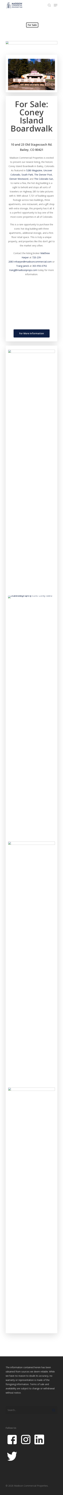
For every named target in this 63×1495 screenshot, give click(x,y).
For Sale (32, 24)
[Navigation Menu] (55, 5)
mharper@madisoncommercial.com (33, 261)
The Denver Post (43, 174)
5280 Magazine (34, 170)
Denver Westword (18, 178)
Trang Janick (22, 265)
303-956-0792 (39, 265)
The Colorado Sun (43, 178)
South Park (27, 174)
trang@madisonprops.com (23, 270)
